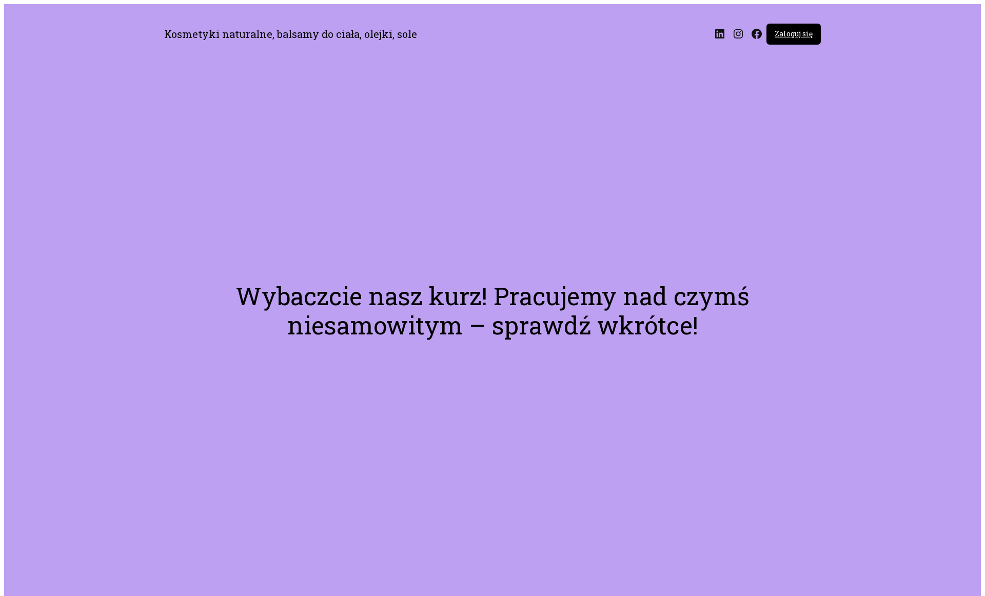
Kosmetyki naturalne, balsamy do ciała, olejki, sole (290, 34)
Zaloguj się (794, 33)
